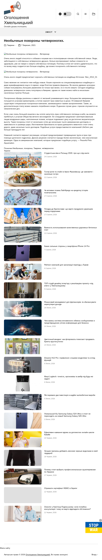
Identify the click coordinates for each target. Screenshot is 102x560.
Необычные (18, 148)
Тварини (10, 45)
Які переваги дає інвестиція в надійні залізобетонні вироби (69, 395)
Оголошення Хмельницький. (38, 554)
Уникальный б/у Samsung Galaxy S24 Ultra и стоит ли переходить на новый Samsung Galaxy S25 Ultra (67, 415)
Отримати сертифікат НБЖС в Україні (60, 488)
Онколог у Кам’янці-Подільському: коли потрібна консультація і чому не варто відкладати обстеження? (67, 508)
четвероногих (48, 148)
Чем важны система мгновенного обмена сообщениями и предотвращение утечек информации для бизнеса (69, 322)
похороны (28, 148)
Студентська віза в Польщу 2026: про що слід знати (66, 153)
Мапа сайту (5, 548)
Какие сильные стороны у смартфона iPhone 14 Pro (67, 246)
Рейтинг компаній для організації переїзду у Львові (66, 265)
